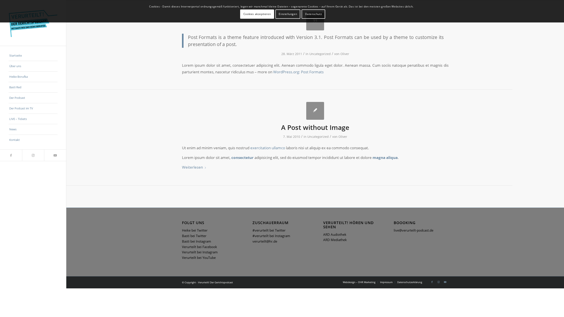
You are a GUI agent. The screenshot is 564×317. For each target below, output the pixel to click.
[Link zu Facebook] (11, 155)
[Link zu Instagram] (33, 155)
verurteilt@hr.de (264, 241)
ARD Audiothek (334, 234)
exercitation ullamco (267, 147)
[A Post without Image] (315, 111)
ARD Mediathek (335, 240)
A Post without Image (315, 127)
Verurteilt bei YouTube (199, 257)
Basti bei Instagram (196, 241)
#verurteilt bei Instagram (271, 236)
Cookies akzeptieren (257, 14)
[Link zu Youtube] (55, 155)
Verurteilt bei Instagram (200, 252)
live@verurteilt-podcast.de (413, 230)
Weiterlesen (192, 167)
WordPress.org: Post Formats (298, 71)
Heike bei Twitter (195, 230)
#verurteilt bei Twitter (269, 230)
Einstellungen (288, 14)
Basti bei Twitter (194, 236)
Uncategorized (320, 54)
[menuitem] (33, 55)
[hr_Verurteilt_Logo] (33, 23)
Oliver (344, 54)
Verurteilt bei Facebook (199, 247)
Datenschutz (313, 14)
